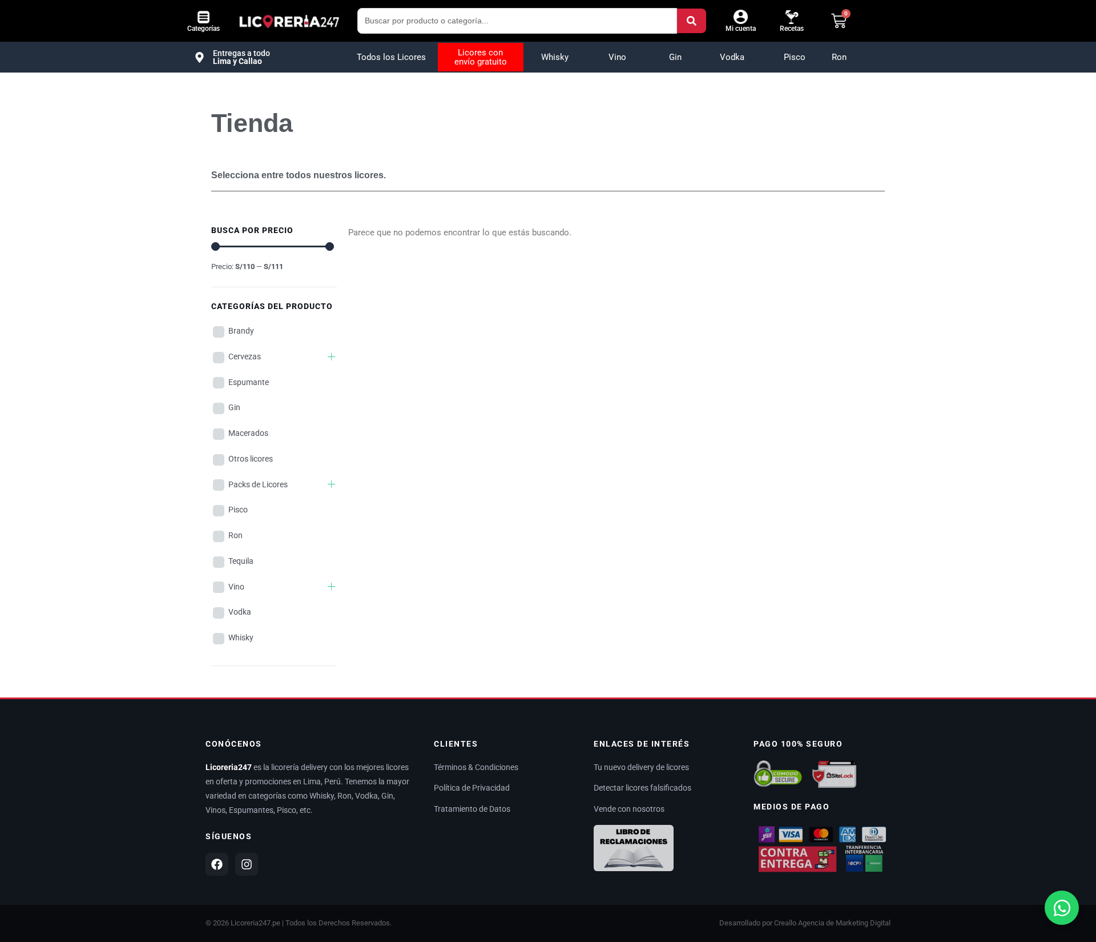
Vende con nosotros (629, 808)
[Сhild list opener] (331, 356)
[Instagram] (246, 864)
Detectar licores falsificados (642, 787)
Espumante (248, 382)
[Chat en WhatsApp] (1062, 908)
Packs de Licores (258, 484)
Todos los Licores (391, 57)
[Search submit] (691, 21)
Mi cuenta (741, 29)
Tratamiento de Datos (472, 808)
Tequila (240, 561)
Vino (617, 57)
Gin (675, 57)
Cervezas (244, 356)
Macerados (248, 433)
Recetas (792, 29)
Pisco (794, 57)
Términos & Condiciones (476, 767)
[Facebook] (217, 864)
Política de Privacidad (472, 787)
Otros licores (250, 458)
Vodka (732, 57)
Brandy (241, 330)
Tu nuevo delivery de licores (641, 767)
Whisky (555, 57)
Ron (839, 57)
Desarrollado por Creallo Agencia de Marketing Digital (804, 923)
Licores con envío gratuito (480, 57)
